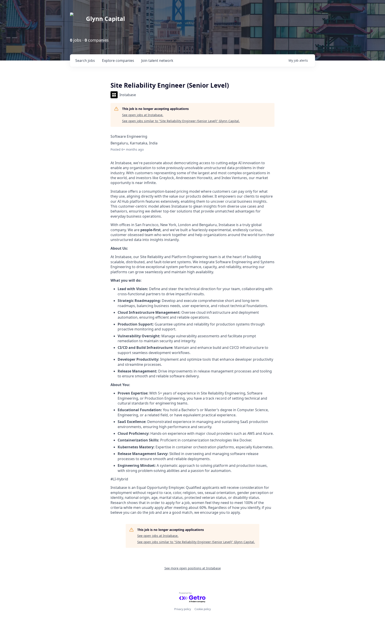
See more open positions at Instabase (192, 568)
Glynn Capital (105, 19)
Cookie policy (203, 609)
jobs (85, 60)
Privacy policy (182, 609)
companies (118, 60)
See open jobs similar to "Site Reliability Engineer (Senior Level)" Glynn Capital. (181, 121)
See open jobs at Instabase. (142, 115)
